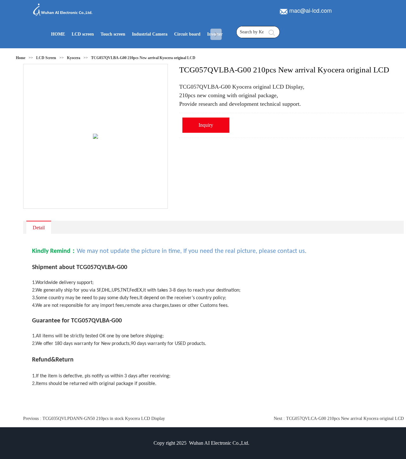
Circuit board (187, 34)
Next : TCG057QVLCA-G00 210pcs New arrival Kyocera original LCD (339, 418)
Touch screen (113, 34)
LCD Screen (46, 58)
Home (20, 58)
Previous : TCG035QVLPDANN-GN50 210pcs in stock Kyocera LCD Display (94, 418)
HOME (58, 34)
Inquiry (206, 125)
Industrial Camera (149, 34)
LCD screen (83, 34)
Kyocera (73, 58)
